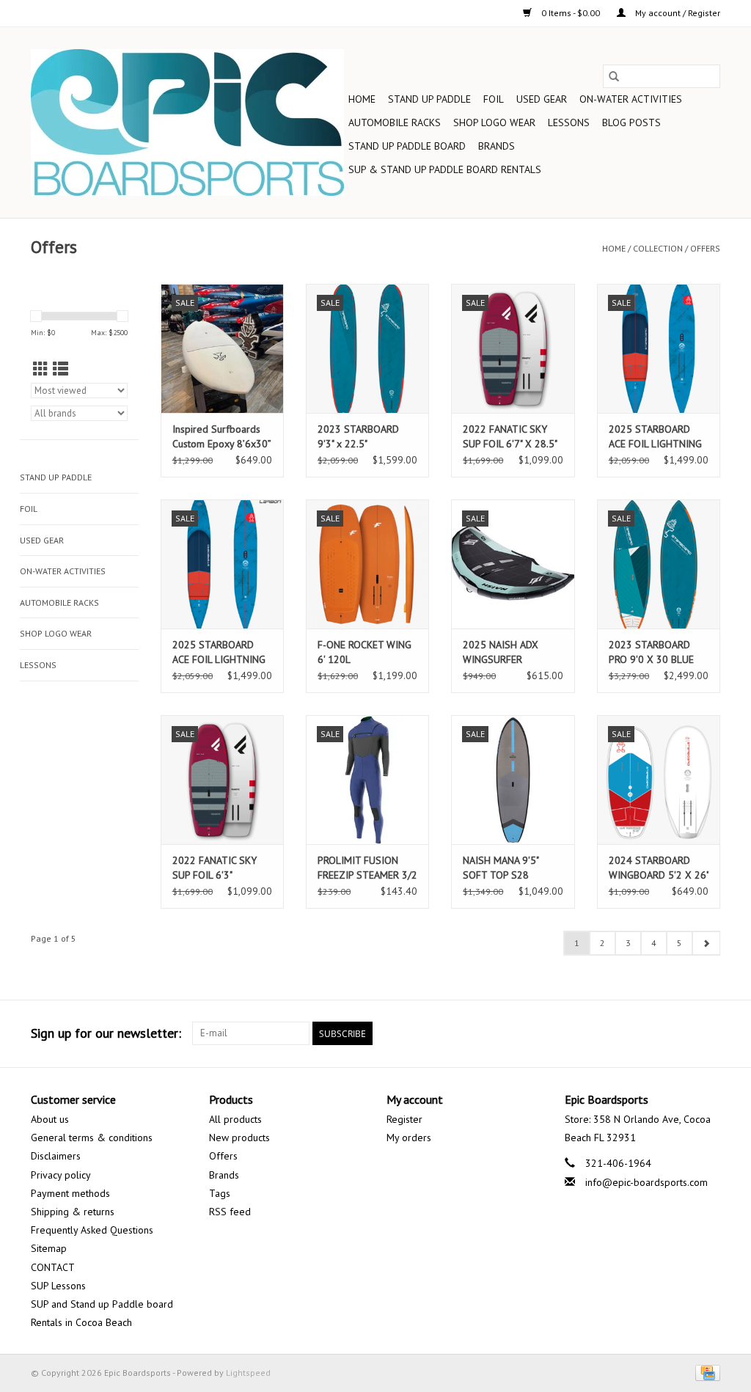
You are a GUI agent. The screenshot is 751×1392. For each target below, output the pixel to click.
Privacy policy (61, 1175)
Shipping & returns (72, 1211)
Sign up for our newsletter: (106, 1033)
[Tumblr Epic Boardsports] (682, 1033)
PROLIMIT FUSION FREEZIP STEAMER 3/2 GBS (367, 868)
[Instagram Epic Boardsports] (708, 1033)
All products (235, 1119)
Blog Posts (631, 122)
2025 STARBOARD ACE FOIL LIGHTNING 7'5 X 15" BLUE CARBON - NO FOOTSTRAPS (218, 652)
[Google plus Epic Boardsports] (603, 1033)
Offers (705, 248)
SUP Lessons (58, 1285)
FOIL (493, 99)
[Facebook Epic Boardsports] (550, 1033)
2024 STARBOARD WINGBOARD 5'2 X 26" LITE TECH (658, 868)
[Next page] (705, 943)
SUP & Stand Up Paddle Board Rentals (444, 169)
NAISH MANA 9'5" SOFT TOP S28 (500, 868)
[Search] (614, 76)
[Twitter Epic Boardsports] (576, 1033)
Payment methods (70, 1193)
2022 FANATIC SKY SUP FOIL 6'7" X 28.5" (510, 436)
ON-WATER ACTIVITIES (630, 99)
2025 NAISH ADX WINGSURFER (500, 652)
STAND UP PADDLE (429, 99)
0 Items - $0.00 (570, 12)
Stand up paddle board (407, 146)
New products (239, 1137)
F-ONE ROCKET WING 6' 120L (364, 652)
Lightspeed (248, 1372)
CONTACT (53, 1267)
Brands (496, 146)
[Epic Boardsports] (187, 122)
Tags (219, 1193)
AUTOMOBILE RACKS (394, 122)
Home (362, 99)
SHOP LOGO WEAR (494, 122)
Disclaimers (56, 1155)
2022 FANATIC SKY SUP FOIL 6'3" (214, 868)
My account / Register (676, 12)
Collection (658, 248)
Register (404, 1119)
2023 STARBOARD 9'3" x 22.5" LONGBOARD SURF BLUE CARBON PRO (360, 436)
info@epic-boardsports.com (646, 1182)
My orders (409, 1137)
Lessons (569, 122)
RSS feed (230, 1211)
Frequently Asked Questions (92, 1230)
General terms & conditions (92, 1137)
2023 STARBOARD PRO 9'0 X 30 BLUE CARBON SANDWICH (653, 652)
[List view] (60, 369)
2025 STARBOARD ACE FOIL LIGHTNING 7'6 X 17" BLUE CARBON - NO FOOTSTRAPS (655, 436)
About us (50, 1119)
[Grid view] (40, 369)
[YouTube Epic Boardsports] (655, 1033)
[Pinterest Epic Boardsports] (629, 1033)
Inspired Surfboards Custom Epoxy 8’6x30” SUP (221, 436)
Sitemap (49, 1248)
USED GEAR (541, 99)
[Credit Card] (705, 1371)
